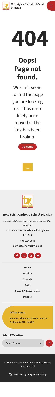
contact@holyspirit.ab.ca (27, 246)
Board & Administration (27, 291)
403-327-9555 (27, 241)
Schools (27, 279)
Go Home (27, 147)
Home (27, 267)
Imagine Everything (36, 374)
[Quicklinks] (52, 6)
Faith (27, 285)
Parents (27, 296)
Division (27, 273)
